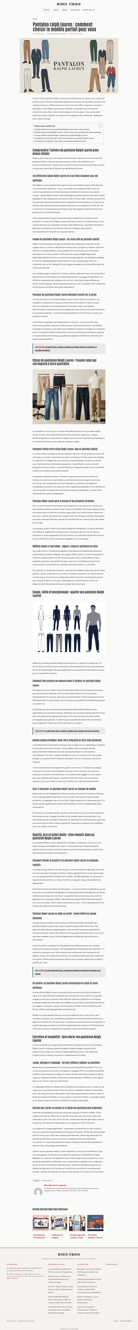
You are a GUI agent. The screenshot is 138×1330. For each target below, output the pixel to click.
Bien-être (75, 10)
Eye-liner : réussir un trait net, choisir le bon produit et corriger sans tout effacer (60, 1289)
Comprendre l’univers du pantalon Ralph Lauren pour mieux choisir (62, 129)
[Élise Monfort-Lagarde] (38, 1198)
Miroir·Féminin (69, 1254)
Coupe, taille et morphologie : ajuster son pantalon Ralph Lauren (61, 135)
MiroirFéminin (69, 4)
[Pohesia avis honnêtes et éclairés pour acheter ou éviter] (41, 1223)
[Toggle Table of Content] (99, 126)
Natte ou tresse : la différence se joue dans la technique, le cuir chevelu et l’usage (59, 1279)
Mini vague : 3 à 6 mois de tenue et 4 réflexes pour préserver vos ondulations (89, 1272)
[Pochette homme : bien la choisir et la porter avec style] (95, 1223)
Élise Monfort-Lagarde (55, 1185)
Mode (64, 10)
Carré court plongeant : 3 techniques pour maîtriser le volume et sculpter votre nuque (88, 1310)
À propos (36, 1180)
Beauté (46, 10)
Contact (116, 1321)
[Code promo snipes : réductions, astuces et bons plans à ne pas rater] (59, 1223)
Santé (56, 10)
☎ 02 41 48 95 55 (12, 1278)
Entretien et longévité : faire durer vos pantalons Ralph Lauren (60, 141)
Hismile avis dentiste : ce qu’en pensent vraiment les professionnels (87, 1300)
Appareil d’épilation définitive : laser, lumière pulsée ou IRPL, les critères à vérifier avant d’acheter (59, 1300)
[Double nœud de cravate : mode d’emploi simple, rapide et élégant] (77, 1223)
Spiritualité (89, 10)
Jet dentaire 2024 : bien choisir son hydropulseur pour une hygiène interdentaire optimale (60, 1310)
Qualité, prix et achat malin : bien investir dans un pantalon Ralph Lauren (65, 138)
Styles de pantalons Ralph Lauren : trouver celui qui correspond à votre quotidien (68, 132)
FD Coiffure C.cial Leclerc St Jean (17, 1274)
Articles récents (47, 1180)
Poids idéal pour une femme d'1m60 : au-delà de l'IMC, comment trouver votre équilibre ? (89, 1289)
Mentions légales (126, 1321)
